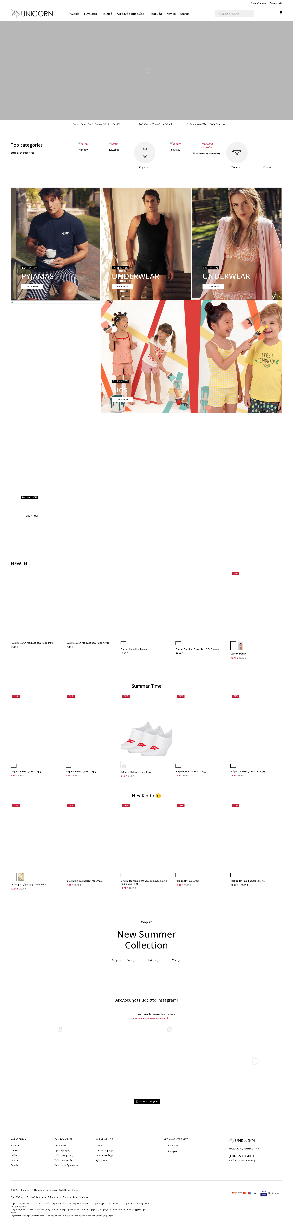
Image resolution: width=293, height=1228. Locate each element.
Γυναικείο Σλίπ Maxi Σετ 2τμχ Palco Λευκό (87, 642)
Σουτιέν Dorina (238, 653)
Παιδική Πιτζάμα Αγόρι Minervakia (28, 884)
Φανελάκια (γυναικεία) (206, 153)
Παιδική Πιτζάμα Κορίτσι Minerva (247, 880)
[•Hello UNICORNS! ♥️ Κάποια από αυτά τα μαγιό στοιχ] (37, 1061)
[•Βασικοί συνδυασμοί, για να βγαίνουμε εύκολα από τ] (201, 1061)
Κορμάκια (144, 167)
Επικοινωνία (276, 3)
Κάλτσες (114, 149)
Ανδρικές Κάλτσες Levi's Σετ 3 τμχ (247, 771)
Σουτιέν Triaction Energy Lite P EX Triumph (197, 649)
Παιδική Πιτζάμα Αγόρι (187, 880)
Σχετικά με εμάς (259, 3)
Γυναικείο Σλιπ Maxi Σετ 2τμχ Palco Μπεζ (32, 642)
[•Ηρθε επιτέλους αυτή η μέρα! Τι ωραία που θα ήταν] (255, 1061)
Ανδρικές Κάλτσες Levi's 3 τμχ (136, 772)
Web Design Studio (68, 1190)
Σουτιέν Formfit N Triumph (134, 649)
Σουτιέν (175, 149)
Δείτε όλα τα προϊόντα (22, 152)
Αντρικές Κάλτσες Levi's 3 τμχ (190, 771)
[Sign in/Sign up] (263, 13)
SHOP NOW (32, 286)
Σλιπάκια (236, 167)
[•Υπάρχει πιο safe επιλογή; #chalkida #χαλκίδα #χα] (91, 1061)
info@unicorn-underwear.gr (242, 1160)
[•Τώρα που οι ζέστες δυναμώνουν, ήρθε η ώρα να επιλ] (146, 1061)
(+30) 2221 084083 (241, 1156)
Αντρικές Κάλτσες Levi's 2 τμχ (26, 771)
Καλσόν (83, 149)
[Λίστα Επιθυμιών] (271, 13)
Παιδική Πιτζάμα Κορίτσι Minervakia (84, 880)
